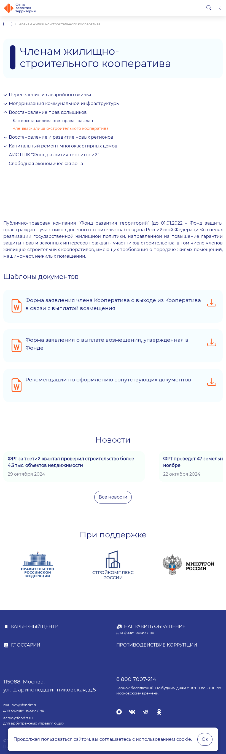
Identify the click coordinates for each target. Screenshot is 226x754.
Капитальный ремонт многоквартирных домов (63, 146)
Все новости (113, 497)
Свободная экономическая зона (46, 163)
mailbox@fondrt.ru (20, 705)
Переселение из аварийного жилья (50, 94)
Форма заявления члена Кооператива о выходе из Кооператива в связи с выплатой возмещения (113, 304)
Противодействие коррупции (156, 645)
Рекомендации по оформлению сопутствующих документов (108, 379)
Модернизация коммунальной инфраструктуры (64, 103)
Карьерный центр (34, 626)
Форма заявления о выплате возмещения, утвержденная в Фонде (107, 343)
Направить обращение (154, 626)
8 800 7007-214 (136, 679)
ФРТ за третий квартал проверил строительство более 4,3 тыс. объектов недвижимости (71, 462)
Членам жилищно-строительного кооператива (61, 128)
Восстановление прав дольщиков (48, 112)
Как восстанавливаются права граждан (53, 120)
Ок (205, 739)
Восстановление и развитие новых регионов (61, 137)
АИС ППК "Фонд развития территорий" (54, 154)
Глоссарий (25, 645)
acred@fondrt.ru (18, 718)
